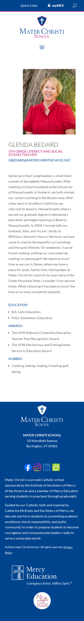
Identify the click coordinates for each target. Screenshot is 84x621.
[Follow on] (28, 467)
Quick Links (29, 5)
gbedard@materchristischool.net (39, 160)
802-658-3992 (42, 452)
